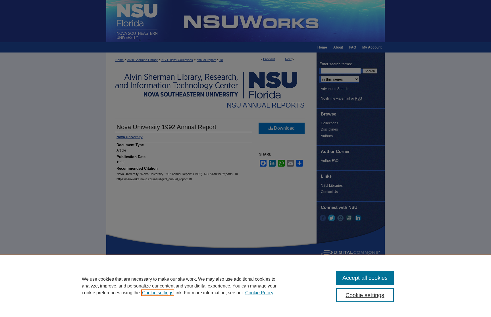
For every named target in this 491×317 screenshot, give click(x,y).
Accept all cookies (365, 278)
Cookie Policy (259, 292)
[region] (245, 286)
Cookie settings (157, 292)
